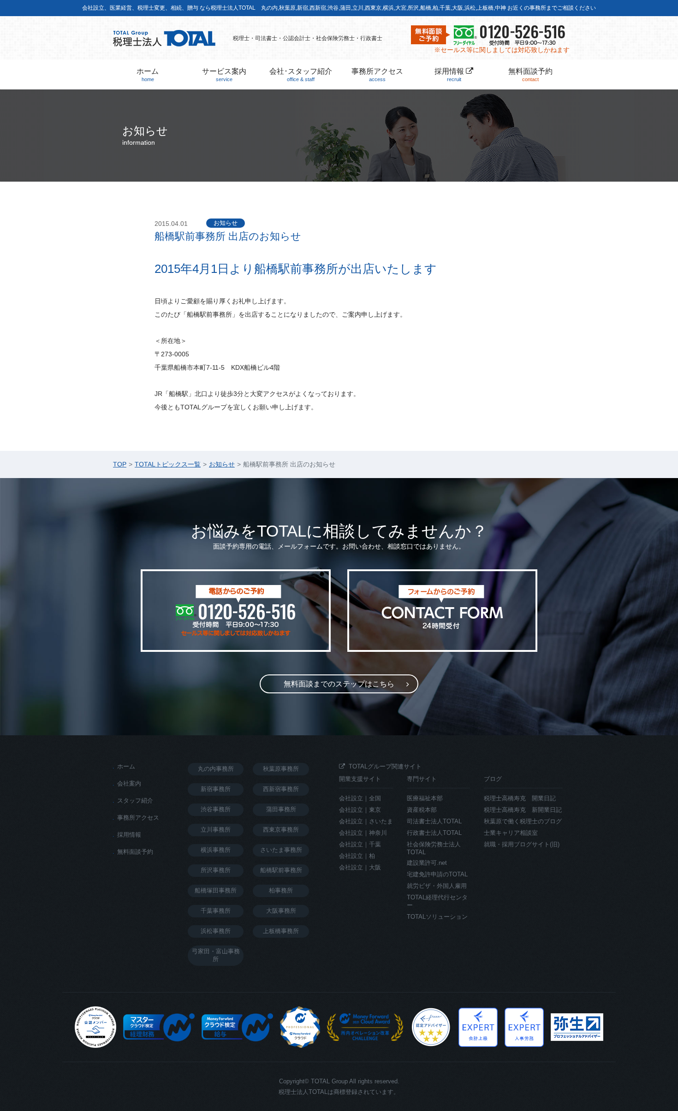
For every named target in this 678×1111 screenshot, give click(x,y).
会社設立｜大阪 (360, 867)
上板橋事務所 (281, 931)
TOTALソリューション (437, 916)
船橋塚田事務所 (216, 890)
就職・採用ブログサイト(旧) (521, 844)
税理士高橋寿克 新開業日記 (523, 809)
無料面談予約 (530, 74)
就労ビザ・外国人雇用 (437, 885)
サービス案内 (224, 74)
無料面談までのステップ (339, 684)
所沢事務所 (216, 870)
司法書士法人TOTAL (434, 821)
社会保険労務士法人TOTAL (434, 848)
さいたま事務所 (281, 849)
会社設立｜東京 (360, 809)
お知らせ (226, 222)
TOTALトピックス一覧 (168, 464)
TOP (119, 464)
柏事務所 (281, 890)
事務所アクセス (377, 74)
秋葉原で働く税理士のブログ (523, 821)
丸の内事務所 (216, 768)
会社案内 (129, 783)
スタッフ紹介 (135, 800)
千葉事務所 (216, 910)
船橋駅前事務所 (281, 870)
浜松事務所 (216, 931)
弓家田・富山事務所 (216, 955)
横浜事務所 (216, 849)
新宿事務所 (216, 789)
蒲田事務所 (281, 809)
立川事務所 (216, 829)
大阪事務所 (281, 910)
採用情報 (450, 74)
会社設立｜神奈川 (363, 832)
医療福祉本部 (425, 798)
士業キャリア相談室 (511, 832)
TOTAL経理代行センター (437, 901)
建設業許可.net (427, 862)
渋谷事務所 (216, 809)
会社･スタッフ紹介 (300, 74)
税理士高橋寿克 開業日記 (520, 798)
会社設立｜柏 (357, 855)
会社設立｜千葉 (360, 844)
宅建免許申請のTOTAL (437, 874)
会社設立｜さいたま (366, 821)
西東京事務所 (281, 829)
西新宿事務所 (281, 789)
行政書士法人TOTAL (434, 832)
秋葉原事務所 (281, 768)
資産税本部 (422, 809)
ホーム (148, 74)
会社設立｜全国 (360, 798)
